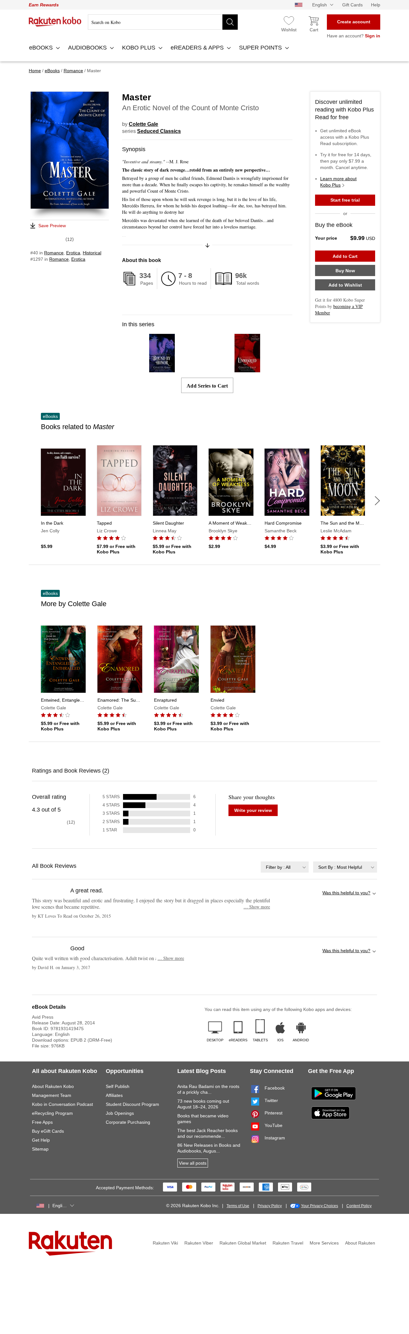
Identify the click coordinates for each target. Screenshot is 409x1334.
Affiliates (114, 1095)
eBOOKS (41, 47)
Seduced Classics (159, 131)
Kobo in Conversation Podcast (62, 1104)
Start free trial (345, 200)
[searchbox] (163, 22)
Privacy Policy (270, 1206)
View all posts (192, 1163)
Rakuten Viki (165, 1242)
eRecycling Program (52, 1113)
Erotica (73, 252)
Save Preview (52, 225)
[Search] (230, 22)
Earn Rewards (44, 4)
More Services (324, 1242)
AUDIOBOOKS (88, 47)
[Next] (377, 500)
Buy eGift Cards (48, 1131)
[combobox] (285, 867)
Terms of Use (238, 1206)
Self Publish (117, 1086)
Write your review (253, 810)
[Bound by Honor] (162, 369)
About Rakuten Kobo (53, 1086)
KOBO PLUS (139, 47)
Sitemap (40, 1149)
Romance (54, 252)
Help (375, 4)
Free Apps (42, 1122)
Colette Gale (143, 124)
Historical (92, 252)
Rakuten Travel (288, 1242)
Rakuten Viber (198, 1242)
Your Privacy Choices (319, 1206)
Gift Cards (352, 4)
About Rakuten (360, 1242)
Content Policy (359, 1206)
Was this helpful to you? (346, 892)
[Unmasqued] (247, 369)
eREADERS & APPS (198, 47)
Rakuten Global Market (243, 1242)
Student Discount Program (132, 1104)
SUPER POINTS (261, 47)
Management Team (51, 1095)
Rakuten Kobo (55, 21)
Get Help (41, 1140)
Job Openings (120, 1113)
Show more (256, 907)
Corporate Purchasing (128, 1122)
